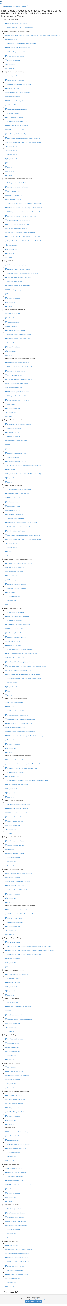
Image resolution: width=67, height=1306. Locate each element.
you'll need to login (40, 1299)
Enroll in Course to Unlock (33, 1301)
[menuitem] (1, 4)
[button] (1, 1)
